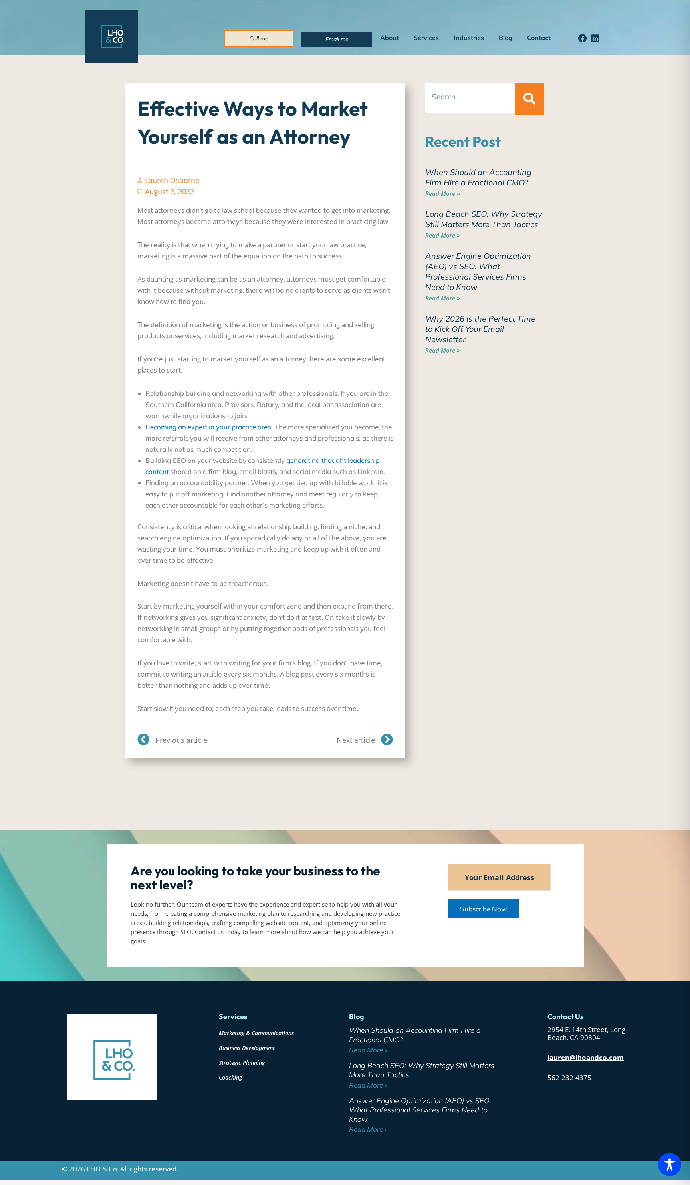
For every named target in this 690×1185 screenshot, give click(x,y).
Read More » (442, 193)
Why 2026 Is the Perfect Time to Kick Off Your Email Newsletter (480, 329)
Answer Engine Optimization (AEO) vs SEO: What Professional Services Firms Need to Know (478, 271)
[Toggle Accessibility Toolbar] (669, 1164)
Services (426, 38)
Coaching (230, 1077)
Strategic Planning (242, 1062)
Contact (539, 38)
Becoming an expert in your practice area (208, 427)
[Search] (529, 99)
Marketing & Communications (256, 1033)
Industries (469, 38)
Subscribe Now (483, 909)
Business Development (247, 1048)
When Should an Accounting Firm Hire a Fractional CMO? (478, 177)
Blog (505, 38)
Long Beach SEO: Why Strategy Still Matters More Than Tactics (483, 219)
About (389, 38)
